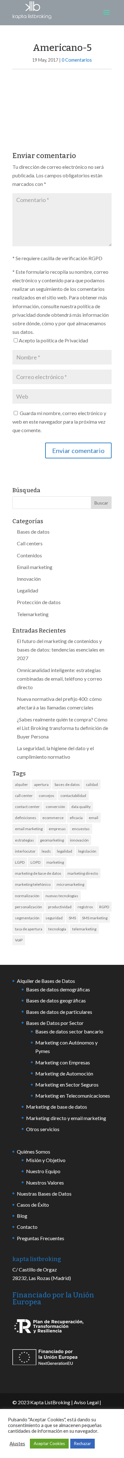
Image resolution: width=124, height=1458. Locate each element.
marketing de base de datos (38, 873)
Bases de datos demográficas (58, 989)
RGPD (104, 906)
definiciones (25, 817)
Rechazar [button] (82, 1443)
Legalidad (27, 590)
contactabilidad (73, 795)
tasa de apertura (28, 929)
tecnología (57, 929)
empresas (57, 828)
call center (24, 795)
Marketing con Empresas (62, 1062)
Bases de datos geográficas (56, 1000)
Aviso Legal (86, 1402)
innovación (79, 840)
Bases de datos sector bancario (69, 1031)
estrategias (24, 840)
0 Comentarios (77, 60)
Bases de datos (33, 532)
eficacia (76, 817)
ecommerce (53, 817)
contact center (27, 806)
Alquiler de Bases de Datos (46, 981)
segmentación (27, 918)
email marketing (29, 828)
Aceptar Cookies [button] (49, 1443)
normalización (27, 895)
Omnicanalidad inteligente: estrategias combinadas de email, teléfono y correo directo (59, 678)
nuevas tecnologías (61, 895)
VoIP (19, 940)
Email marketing (34, 567)
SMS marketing (94, 918)
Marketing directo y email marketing (66, 1118)
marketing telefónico (33, 884)
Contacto (27, 1227)
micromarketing (70, 884)
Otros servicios (42, 1129)
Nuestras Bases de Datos (44, 1194)
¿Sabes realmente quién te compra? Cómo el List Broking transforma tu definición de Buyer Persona (62, 727)
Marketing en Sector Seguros (67, 1084)
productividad (60, 906)
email (93, 817)
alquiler (21, 784)
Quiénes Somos (33, 1152)
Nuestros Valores (45, 1182)
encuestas (81, 828)
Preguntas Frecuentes (40, 1238)
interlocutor (25, 851)
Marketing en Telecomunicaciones (72, 1096)
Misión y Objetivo (45, 1160)
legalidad (64, 851)
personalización (28, 906)
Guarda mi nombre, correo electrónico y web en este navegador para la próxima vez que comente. (59, 421)
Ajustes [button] (17, 1443)
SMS (72, 918)
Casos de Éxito (33, 1205)
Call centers (30, 543)
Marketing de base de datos (56, 1107)
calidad (92, 784)
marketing (55, 862)
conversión (55, 806)
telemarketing (84, 929)
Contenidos (29, 555)
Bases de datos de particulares (59, 1012)
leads (46, 851)
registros (85, 906)
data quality (81, 806)
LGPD (19, 862)
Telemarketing (33, 614)
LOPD (35, 862)
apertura (41, 784)
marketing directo (82, 873)
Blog (22, 1216)
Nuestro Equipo (43, 1171)
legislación (87, 851)
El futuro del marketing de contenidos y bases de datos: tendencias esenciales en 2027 (60, 649)
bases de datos (67, 784)
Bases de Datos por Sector (55, 1023)
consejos (46, 795)
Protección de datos (39, 602)
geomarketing (52, 840)
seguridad (54, 918)
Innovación (29, 579)
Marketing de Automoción (64, 1073)
